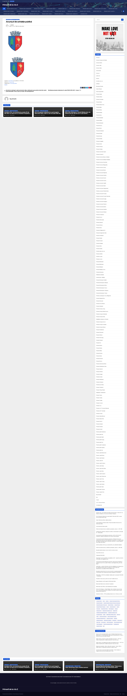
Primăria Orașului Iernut (100, 321)
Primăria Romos (99, 353)
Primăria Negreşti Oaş (100, 298)
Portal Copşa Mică (99, 91)
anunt (104, 601)
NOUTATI (118, 614)
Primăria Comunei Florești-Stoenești (103, 196)
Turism (97, 499)
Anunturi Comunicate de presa (115, 601)
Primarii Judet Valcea (60, 11)
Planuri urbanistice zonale (112, 616)
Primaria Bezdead (99, 117)
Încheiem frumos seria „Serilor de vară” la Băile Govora (107, 578)
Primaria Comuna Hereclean (101, 162)
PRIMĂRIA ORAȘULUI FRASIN (102, 319)
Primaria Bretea (99, 133)
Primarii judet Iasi (97, 11)
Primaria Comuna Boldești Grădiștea (103, 159)
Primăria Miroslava (99, 272)
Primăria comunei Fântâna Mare (102, 191)
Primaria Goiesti (99, 248)
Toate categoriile (99, 624)
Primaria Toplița (99, 400)
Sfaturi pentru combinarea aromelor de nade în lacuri (106, 647)
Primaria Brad (8, 19)
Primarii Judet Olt (62, 8)
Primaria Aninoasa (99, 99)
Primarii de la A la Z (10, 5)
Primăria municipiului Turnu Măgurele (103, 295)
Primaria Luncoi (99, 259)
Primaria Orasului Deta (100, 316)
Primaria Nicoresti (99, 300)
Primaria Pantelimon (100, 329)
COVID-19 (98, 75)
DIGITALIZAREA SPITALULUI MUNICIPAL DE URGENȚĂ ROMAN (109, 544)
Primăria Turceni (99, 403)
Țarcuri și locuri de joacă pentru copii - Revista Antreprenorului (108, 634)
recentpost (114, 620)
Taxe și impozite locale (118, 622)
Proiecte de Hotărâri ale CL (101, 618)
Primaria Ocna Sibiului (100, 303)
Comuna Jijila (98, 65)
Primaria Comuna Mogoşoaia (101, 164)
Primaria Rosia (99, 355)
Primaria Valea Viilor (100, 418)
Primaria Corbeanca (100, 214)
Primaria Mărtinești (99, 264)
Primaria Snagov (99, 374)
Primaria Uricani (99, 413)
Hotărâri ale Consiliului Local (107, 610)
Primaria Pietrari (99, 334)
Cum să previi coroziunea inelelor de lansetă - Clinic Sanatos (108, 649)
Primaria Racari (99, 345)
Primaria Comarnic (99, 154)
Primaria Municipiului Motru (101, 285)
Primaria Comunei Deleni (101, 185)
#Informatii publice (20, 26)
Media (104, 614)
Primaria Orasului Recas (100, 327)
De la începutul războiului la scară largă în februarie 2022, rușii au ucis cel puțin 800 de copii (47, 113)
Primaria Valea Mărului (100, 416)
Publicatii (115, 618)
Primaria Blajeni (99, 120)
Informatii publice (99, 614)
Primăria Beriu (99, 115)
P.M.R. (97, 616)
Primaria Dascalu (99, 222)
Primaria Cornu (99, 217)
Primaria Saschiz (99, 369)
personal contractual (103, 616)
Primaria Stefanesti (99, 379)
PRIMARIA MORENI (100, 274)
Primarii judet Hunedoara (9, 13)
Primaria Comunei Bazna (101, 170)
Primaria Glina (99, 245)
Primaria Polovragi (99, 337)
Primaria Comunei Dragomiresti (102, 188)
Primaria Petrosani (99, 332)
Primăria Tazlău (99, 397)
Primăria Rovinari (99, 358)
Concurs (97, 73)
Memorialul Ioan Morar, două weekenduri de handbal (106, 586)
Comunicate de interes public (101, 526)
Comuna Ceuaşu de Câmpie (101, 60)
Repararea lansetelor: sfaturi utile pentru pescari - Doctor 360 (108, 646)
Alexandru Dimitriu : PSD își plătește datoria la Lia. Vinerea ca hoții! (109, 593)
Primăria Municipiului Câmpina (102, 282)
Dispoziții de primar (104, 608)
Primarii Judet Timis (35, 11)
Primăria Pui (98, 342)
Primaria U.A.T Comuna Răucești (102, 408)
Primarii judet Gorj (22, 13)
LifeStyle (98, 83)
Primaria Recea (99, 348)
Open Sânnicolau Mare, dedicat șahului (103, 520)
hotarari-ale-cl (99, 610)
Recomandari (98, 494)
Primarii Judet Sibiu (113, 8)
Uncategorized (99, 505)
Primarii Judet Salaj (87, 8)
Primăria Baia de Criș (100, 104)
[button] (121, 11)
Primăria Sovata (99, 376)
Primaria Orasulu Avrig (100, 308)
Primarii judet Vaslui (72, 11)
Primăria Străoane (99, 382)
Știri (103, 626)
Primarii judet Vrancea (85, 11)
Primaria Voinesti (99, 423)
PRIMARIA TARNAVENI (100, 392)
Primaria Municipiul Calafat (101, 280)
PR (72, 676)
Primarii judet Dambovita (72, 13)
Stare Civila (98, 622)
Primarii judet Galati (34, 13)
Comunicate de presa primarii (56, 676)
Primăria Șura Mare (100, 384)
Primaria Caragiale (99, 141)
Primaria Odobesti (99, 306)
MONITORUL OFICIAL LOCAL (111, 614)
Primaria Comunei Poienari (101, 204)
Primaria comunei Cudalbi (101, 183)
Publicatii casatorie (100, 620)
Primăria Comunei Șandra (101, 206)
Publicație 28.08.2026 (100, 555)
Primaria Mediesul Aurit (100, 269)
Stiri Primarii (48, 676)
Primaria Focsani (99, 240)
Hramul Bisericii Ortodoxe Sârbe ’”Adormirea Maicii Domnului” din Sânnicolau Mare (109, 666)
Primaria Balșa (99, 109)
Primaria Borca (99, 125)
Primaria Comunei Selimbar (101, 209)
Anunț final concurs (100, 552)
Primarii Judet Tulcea (48, 11)
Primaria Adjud (99, 94)
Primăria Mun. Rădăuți (100, 277)
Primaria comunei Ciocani (101, 177)
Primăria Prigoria (99, 340)
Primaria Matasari (99, 266)
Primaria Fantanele (99, 235)
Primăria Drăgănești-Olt (100, 230)
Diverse (97, 78)
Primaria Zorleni (99, 429)
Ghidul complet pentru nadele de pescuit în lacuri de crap (107, 639)
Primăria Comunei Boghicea (101, 172)
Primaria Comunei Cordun (101, 180)
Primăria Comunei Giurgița (101, 198)
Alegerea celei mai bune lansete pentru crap (104, 651)
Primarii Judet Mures (39, 8)
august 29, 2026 (8, 669)
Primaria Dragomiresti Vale (101, 232)
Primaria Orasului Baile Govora (102, 311)
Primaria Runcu (99, 361)
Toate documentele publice (108, 624)
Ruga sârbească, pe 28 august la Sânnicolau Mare (106, 581)
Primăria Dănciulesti (100, 219)
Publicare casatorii (110, 618)
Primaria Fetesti (99, 238)
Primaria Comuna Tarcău (101, 167)
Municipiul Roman (99, 86)
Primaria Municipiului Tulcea (101, 293)
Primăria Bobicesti (99, 122)
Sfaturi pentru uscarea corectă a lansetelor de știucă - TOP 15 (108, 638)
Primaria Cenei (99, 143)
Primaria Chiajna (99, 149)
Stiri (97, 497)
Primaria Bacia (99, 102)
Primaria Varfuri (99, 421)
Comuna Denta (99, 62)
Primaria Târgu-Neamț (100, 389)
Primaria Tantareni (99, 387)
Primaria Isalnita (99, 253)
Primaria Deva (99, 227)
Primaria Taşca (99, 395)
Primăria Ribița (99, 350)
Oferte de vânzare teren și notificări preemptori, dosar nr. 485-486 (109, 547)
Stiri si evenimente (110, 622)
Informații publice (13, 83)
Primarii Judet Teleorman (22, 11)
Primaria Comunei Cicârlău (101, 175)
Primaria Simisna (99, 371)
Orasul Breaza (99, 88)
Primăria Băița (99, 107)
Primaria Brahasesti (100, 130)
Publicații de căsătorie (107, 620)
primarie (13, 99)
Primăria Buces (99, 136)
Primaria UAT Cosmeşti (100, 410)
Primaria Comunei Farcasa (101, 193)
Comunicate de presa (67, 676)
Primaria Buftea (99, 138)
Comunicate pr (83, 13)
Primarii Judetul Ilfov (12, 8)
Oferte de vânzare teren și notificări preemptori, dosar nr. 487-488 (109, 528)
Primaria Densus (99, 225)
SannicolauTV (119, 620)
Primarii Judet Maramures (25, 8)
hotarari (116, 608)
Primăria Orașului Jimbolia (101, 324)
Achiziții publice (99, 601)
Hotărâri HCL (115, 610)
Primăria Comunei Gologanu (101, 201)
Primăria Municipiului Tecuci (101, 287)
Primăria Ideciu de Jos (100, 251)
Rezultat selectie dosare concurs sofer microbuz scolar (107, 550)
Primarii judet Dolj (59, 13)
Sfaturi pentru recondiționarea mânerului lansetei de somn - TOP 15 (109, 642)
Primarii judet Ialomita (109, 11)
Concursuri (98, 608)
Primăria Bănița (99, 112)
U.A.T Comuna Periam (100, 502)
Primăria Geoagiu (99, 243)
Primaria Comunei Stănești (101, 211)
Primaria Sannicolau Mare (101, 363)
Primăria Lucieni (99, 256)
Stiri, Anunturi (103, 622)
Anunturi (98, 57)
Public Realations (77, 676)
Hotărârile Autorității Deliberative (102, 612)
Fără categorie (111, 608)
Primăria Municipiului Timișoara (102, 290)
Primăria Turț (98, 405)
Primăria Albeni (99, 96)
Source (5, 84)
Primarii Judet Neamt (51, 8)
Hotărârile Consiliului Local (112, 612)
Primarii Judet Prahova (74, 8)
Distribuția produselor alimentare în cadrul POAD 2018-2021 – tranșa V (64, 90)
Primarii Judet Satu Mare (100, 8)
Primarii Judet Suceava (9, 11)
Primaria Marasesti (99, 261)
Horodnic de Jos (99, 81)
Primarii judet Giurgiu (47, 13)
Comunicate (98, 70)
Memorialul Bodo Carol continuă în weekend (104, 583)
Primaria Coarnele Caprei (101, 151)
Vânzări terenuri (99, 626)
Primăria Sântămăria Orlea (101, 366)
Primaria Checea (99, 146)
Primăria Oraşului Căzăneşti (101, 314)
